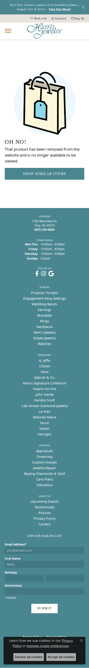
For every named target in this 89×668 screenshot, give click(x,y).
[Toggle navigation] (8, 30)
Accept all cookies (61, 657)
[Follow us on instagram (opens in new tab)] (43, 274)
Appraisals (44, 451)
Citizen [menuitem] (44, 366)
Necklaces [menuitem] (45, 326)
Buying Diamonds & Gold (44, 473)
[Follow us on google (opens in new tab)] (51, 274)
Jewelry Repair (44, 468)
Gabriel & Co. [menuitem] (44, 377)
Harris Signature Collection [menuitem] (44, 383)
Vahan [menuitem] (44, 428)
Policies (44, 513)
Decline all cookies (28, 657)
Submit (44, 608)
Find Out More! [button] (60, 9)
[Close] (83, 7)
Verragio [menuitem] (44, 434)
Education (45, 485)
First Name (12, 559)
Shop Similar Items (44, 173)
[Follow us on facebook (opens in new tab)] (37, 274)
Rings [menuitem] (44, 321)
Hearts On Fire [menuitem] (44, 389)
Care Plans (44, 479)
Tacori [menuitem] (44, 423)
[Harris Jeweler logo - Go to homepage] (44, 31)
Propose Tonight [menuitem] (44, 292)
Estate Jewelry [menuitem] (44, 338)
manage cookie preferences (48, 646)
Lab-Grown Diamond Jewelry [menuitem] (45, 406)
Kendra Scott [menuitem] (44, 400)
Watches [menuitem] (44, 343)
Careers (44, 524)
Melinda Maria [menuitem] (44, 417)
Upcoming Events (44, 501)
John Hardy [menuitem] (45, 394)
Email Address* (16, 544)
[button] (38, 18)
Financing (44, 456)
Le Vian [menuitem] (45, 411)
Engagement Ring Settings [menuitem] (44, 298)
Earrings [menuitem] (44, 309)
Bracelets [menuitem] (44, 315)
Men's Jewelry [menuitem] (45, 332)
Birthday (11, 572)
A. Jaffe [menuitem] (44, 360)
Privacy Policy (45, 518)
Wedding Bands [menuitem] (44, 304)
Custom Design (44, 462)
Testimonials (44, 507)
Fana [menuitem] (44, 372)
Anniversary (13, 585)
